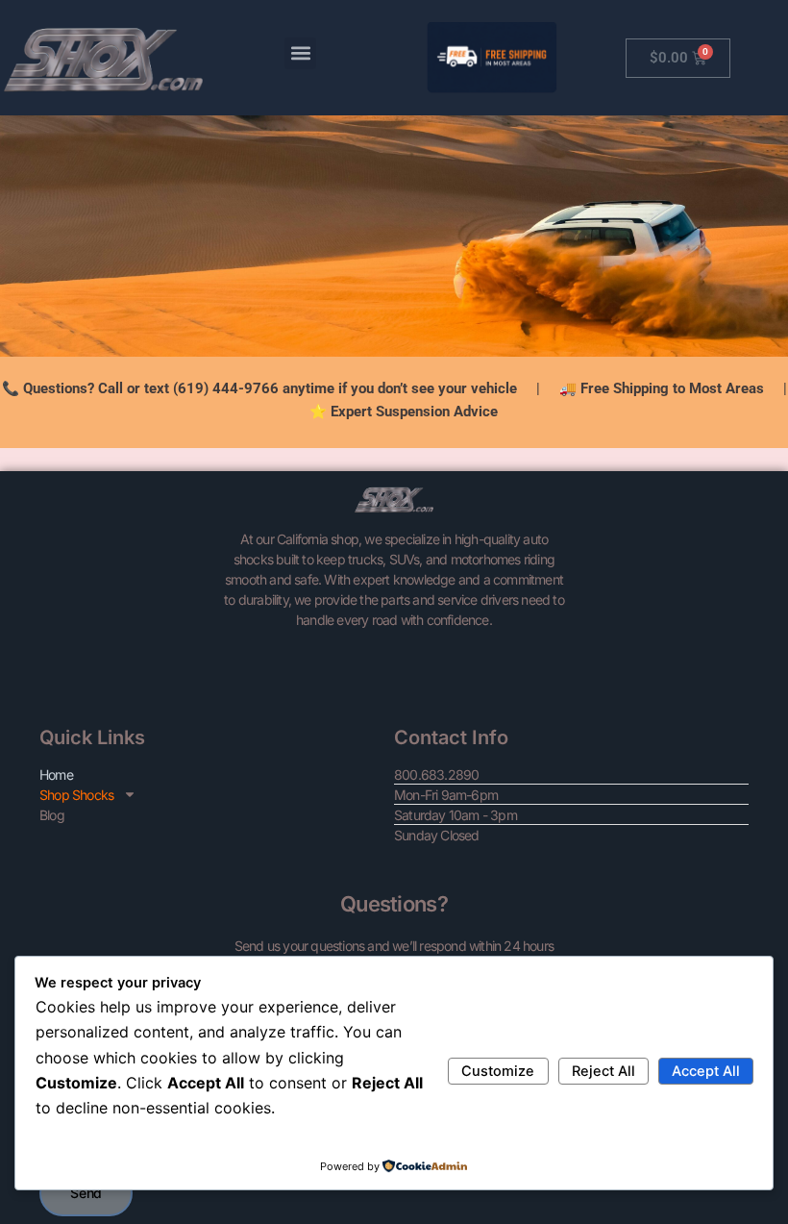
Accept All (706, 1071)
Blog (51, 815)
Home (56, 774)
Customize (497, 1071)
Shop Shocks (76, 795)
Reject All (603, 1071)
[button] (300, 53)
